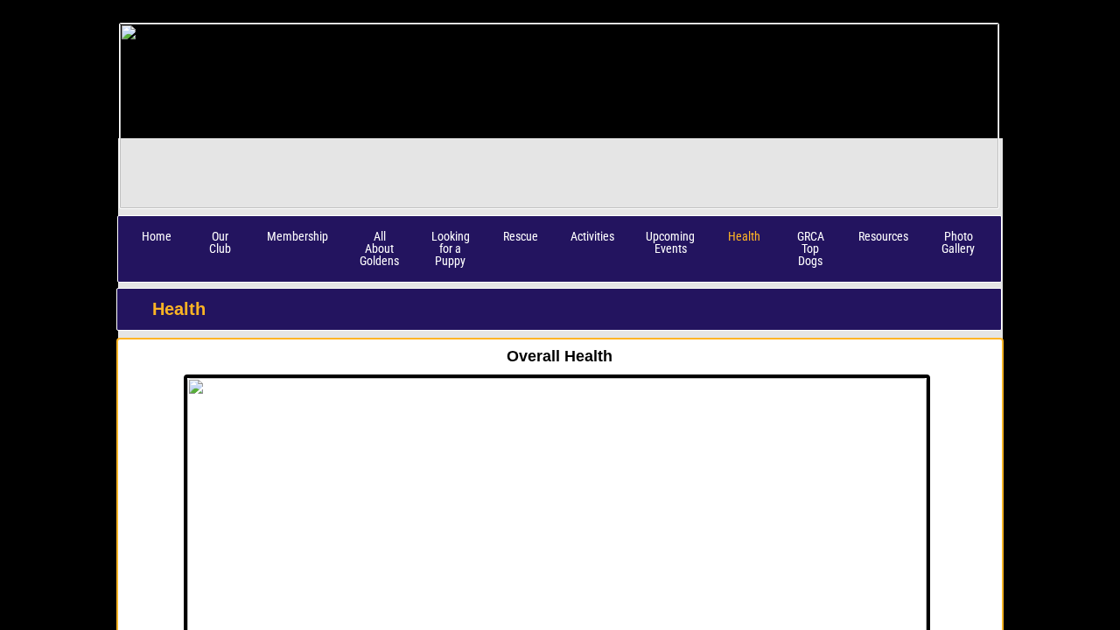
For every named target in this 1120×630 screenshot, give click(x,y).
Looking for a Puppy (450, 248)
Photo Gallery (958, 242)
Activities (592, 236)
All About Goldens (379, 248)
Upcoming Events (670, 242)
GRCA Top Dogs (810, 248)
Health (744, 236)
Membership (297, 236)
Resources (883, 236)
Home (157, 236)
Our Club (220, 242)
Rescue (520, 236)
